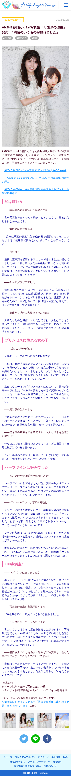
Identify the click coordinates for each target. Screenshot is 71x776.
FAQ (65, 757)
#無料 (34, 38)
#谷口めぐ (22, 38)
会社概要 (56, 757)
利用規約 (57, 761)
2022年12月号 (13, 19)
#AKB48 (7, 38)
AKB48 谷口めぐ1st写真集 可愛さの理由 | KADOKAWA (35, 170)
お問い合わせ (50, 766)
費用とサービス (17, 761)
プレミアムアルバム (25, 757)
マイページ (43, 757)
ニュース (7, 757)
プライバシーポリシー (39, 761)
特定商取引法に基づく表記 (27, 766)
